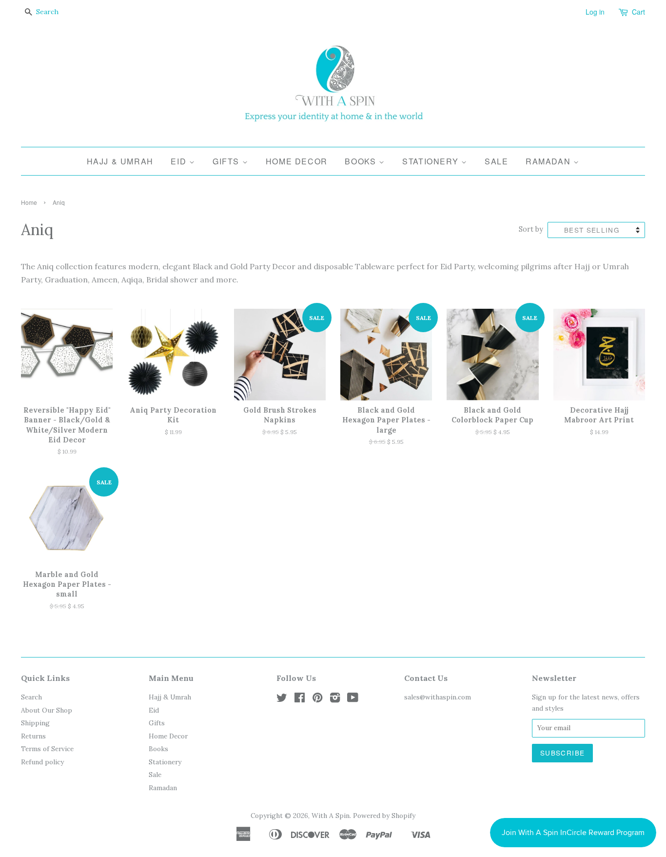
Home (29, 202)
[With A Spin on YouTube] (352, 699)
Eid (180, 161)
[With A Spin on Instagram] (335, 699)
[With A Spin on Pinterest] (317, 699)
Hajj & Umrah (120, 161)
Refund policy (42, 761)
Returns (33, 736)
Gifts (227, 161)
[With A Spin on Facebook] (299, 699)
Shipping (35, 722)
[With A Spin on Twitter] (281, 699)
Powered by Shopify (384, 815)
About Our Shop (46, 710)
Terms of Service (47, 748)
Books (362, 161)
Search (31, 697)
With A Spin (331, 815)
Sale (496, 161)
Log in (595, 12)
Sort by (531, 229)
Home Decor (297, 161)
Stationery (431, 161)
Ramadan (549, 161)
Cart (638, 12)
